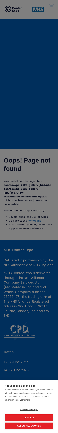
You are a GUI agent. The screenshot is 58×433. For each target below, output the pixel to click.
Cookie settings (29, 409)
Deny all (29, 418)
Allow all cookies (29, 426)
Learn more (25, 400)
